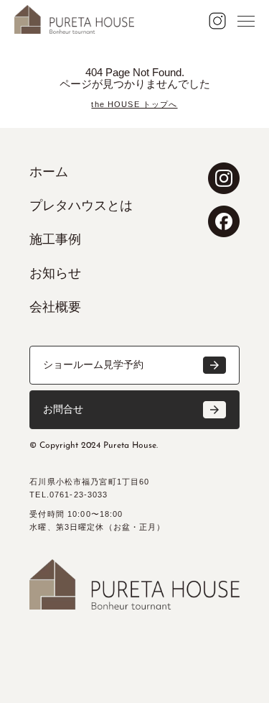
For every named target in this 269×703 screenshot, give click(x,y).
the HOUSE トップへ (134, 104)
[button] (134, 365)
